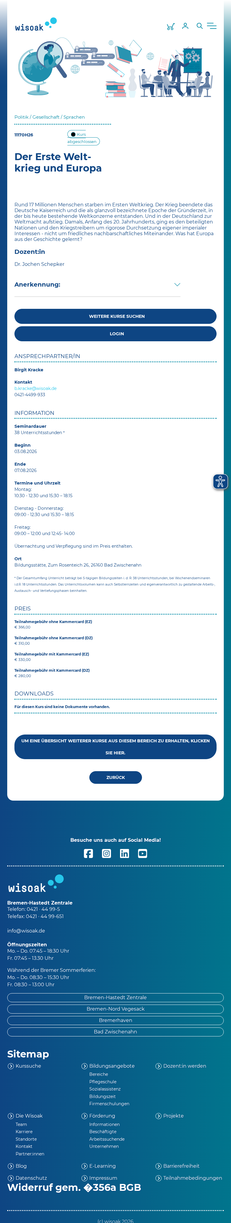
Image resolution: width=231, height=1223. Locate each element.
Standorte (26, 1139)
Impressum (103, 1178)
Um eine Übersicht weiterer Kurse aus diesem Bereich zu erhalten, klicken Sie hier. (115, 747)
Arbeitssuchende (107, 1139)
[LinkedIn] (124, 853)
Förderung (102, 1116)
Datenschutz (31, 1178)
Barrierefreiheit (181, 1166)
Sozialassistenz (105, 1089)
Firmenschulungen (109, 1103)
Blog (21, 1166)
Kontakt (24, 1146)
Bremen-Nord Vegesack (116, 1009)
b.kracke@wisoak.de (35, 388)
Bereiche (98, 1074)
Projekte (173, 1116)
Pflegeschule (102, 1082)
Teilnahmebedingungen (192, 1178)
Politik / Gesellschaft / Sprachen (49, 117)
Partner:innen (30, 1154)
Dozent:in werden (184, 1066)
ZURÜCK (115, 777)
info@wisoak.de (26, 931)
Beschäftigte (102, 1131)
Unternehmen (104, 1146)
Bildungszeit (102, 1096)
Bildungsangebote (112, 1066)
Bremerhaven (115, 1020)
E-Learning (102, 1166)
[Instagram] (106, 853)
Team (21, 1124)
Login (115, 333)
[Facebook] (88, 853)
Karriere (24, 1131)
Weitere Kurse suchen (116, 316)
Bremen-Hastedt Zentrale (115, 997)
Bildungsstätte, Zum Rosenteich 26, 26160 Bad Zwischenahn (77, 565)
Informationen (104, 1124)
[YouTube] (142, 853)
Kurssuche (28, 1066)
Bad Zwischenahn (115, 1032)
